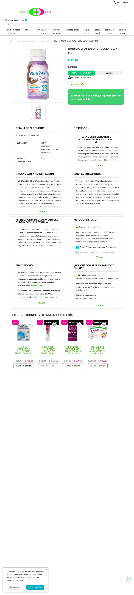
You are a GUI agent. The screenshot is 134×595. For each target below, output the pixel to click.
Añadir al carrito (81, 73)
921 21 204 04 (122, 3)
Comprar (109, 73)
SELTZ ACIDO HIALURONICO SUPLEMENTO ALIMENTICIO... (48, 350)
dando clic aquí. (37, 285)
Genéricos (27, 30)
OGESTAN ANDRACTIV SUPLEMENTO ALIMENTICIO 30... (23, 350)
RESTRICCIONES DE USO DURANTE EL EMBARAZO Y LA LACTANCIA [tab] (37, 221)
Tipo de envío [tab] (24, 265)
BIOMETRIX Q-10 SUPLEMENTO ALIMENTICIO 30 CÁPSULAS (73, 350)
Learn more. (19, 581)
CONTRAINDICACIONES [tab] (87, 174)
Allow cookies (35, 587)
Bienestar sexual (122, 31)
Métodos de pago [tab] (85, 220)
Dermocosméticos (72, 30)
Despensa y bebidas (109, 31)
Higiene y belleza (86, 31)
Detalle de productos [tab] (30, 128)
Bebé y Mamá (97, 31)
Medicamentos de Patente (13, 31)
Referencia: (21, 135)
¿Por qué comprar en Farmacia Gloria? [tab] (94, 266)
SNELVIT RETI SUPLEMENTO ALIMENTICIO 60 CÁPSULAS (97, 350)
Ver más (99, 165)
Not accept (14, 587)
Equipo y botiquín (56, 31)
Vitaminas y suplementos (41, 31)
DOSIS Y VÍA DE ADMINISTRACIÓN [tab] (35, 174)
